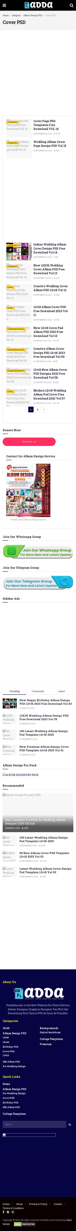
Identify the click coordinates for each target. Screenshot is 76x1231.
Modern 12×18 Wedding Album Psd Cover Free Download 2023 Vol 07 (49, 394)
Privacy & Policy (38, 1204)
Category (16, 15)
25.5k (42, 845)
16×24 (6, 1028)
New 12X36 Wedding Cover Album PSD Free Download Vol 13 (49, 269)
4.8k (57, 382)
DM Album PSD (11, 1061)
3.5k (57, 320)
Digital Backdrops (50, 1032)
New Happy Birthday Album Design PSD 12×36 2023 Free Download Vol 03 (45, 701)
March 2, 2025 (13, 828)
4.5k (57, 295)
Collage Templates (51, 1039)
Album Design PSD (32, 15)
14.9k (26, 828)
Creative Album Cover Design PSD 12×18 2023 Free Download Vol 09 (49, 352)
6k (56, 257)
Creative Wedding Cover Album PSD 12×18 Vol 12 (50, 288)
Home (6, 15)
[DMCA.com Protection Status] (24, 1223)
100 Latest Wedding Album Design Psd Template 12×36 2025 (43, 732)
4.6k (57, 278)
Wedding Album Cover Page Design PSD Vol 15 (49, 144)
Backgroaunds (49, 1028)
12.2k (57, 134)
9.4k (44, 877)
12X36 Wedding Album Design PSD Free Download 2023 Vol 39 (44, 717)
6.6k (57, 340)
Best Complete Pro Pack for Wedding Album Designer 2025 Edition (35, 821)
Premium (46, 1044)
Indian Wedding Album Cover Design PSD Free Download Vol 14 (49, 248)
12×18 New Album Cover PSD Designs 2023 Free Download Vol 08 (50, 373)
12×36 (6, 1037)
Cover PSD (50, 15)
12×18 (6, 1055)
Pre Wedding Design (14, 1066)
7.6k (57, 403)
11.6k (44, 861)
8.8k (57, 150)
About (19, 1204)
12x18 (10, 287)
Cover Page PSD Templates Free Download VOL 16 (46, 125)
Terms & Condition (13, 1208)
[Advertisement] (38, 72)
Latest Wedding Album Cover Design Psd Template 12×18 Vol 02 (45, 870)
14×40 (6, 1042)
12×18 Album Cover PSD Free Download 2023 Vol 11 (50, 311)
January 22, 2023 (43, 340)
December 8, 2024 (29, 845)
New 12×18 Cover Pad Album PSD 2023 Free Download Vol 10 (48, 332)
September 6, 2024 (29, 861)
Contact (58, 1204)
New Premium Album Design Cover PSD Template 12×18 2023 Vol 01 (44, 748)
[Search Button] (69, 1124)
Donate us (29, 441)
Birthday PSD (10, 1046)
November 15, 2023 (43, 134)
